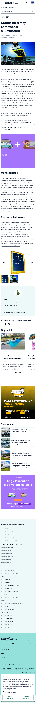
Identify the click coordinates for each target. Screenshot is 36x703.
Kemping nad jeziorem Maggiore (9, 540)
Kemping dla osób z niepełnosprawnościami (12, 603)
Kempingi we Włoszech (7, 547)
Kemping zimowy (5, 582)
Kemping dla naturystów (7, 570)
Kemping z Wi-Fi (5, 606)
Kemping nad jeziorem (7, 621)
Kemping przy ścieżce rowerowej (9, 597)
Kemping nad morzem (6, 624)
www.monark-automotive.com (11, 246)
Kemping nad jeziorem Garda (8, 528)
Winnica (3, 576)
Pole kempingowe (5, 612)
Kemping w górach (6, 579)
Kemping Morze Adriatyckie (8, 537)
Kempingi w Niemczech (7, 553)
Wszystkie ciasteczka (11, 692)
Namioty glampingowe (7, 618)
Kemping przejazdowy (6, 588)
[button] (18, 17)
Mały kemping (4, 600)
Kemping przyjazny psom (7, 609)
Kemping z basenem (6, 615)
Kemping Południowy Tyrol (8, 534)
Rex (24, 35)
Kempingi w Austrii (6, 559)
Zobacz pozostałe (6, 562)
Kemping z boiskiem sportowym (9, 591)
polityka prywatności (9, 689)
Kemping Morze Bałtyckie (7, 531)
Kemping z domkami (6, 627)
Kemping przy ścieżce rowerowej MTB (11, 573)
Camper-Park (4, 594)
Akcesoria (11, 38)
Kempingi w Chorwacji (7, 556)
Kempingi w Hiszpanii (6, 550)
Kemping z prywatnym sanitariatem (10, 585)
